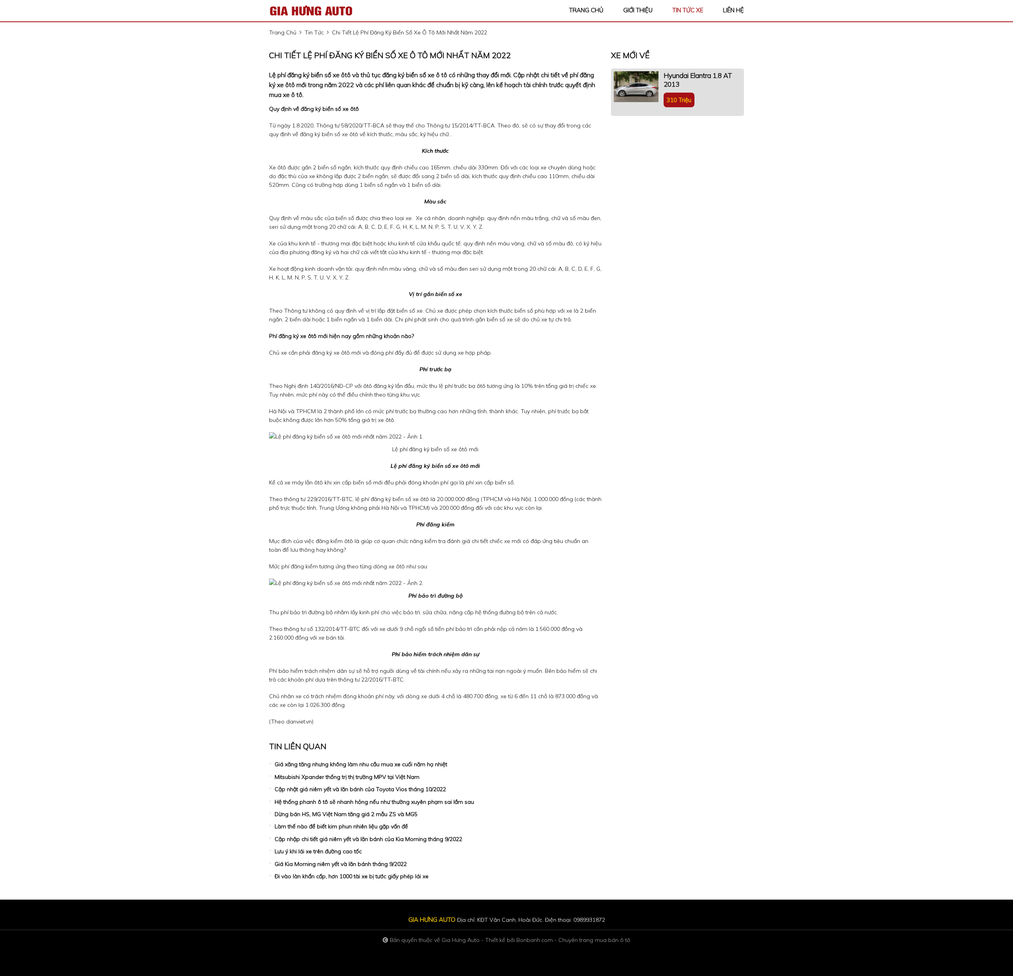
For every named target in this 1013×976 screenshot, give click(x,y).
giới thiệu (638, 10)
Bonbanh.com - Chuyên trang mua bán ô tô (573, 940)
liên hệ (733, 10)
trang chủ (586, 10)
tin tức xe (687, 10)
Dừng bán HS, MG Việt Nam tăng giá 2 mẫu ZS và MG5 (346, 814)
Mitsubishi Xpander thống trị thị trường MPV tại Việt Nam (347, 776)
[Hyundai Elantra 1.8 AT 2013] (636, 86)
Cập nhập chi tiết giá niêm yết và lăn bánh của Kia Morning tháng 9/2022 (368, 839)
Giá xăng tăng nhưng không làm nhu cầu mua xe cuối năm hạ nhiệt (361, 764)
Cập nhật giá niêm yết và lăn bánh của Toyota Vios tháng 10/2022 (360, 789)
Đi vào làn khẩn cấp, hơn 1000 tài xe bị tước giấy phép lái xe (352, 876)
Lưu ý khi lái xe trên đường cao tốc (318, 851)
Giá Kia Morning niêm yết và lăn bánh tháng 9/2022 (341, 864)
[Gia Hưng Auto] (312, 10)
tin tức (314, 32)
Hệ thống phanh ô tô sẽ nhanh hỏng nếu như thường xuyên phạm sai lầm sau (374, 801)
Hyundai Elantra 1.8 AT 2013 (698, 79)
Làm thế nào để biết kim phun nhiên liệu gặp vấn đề (341, 826)
